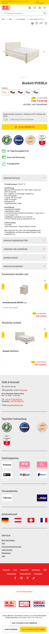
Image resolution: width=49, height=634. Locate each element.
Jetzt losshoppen (40, 2)
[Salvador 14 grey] (28, 92)
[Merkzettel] (34, 7)
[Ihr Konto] (29, 7)
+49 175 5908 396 (17, 401)
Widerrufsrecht (25, 574)
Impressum (36, 570)
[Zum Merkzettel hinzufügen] (46, 23)
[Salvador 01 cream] (5, 92)
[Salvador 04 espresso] (12, 92)
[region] (24, 52)
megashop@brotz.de (15, 405)
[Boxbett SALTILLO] (24, 336)
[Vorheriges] (4, 51)
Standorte (23, 390)
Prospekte (38, 574)
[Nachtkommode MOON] (24, 287)
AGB (45, 570)
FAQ (3, 543)
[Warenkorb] (39, 7)
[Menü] (44, 7)
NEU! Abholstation (8, 540)
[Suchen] (44, 13)
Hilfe (3, 556)
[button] (24, 151)
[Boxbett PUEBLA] (24, 51)
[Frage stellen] (36, 23)
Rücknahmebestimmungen (11, 547)
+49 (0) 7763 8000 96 (13, 399)
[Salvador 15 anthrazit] (36, 92)
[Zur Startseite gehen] (6, 7)
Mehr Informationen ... (35, 617)
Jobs (15, 570)
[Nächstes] (44, 51)
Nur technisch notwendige (24, 623)
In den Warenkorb (26, 127)
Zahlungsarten (7, 550)
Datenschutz (11, 574)
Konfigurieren (10, 629)
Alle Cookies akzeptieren (33, 629)
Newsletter (25, 570)
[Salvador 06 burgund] (20, 92)
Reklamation (6, 553)
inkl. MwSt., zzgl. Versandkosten (35, 104)
